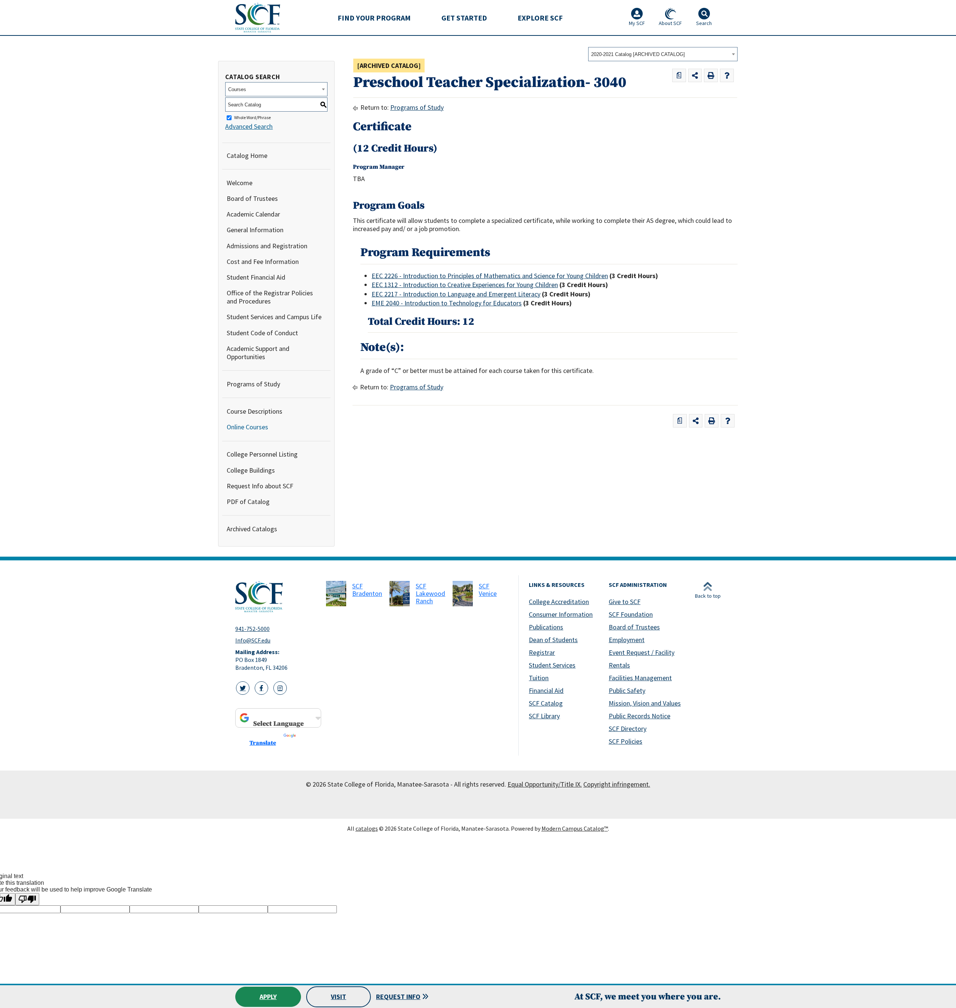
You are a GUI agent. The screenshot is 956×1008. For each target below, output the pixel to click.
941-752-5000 (252, 628)
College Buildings (251, 470)
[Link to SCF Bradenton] (336, 593)
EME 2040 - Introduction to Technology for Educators (447, 303)
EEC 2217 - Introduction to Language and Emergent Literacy (456, 294)
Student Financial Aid (256, 277)
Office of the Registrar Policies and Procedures (270, 297)
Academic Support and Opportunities (258, 352)
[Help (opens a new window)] (727, 76)
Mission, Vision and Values (645, 703)
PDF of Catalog (248, 501)
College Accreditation (559, 601)
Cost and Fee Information (263, 261)
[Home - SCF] (276, 596)
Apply (268, 996)
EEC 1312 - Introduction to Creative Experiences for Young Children (465, 284)
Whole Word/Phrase (252, 118)
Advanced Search (249, 126)
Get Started (464, 17)
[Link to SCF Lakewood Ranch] (399, 593)
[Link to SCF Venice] (463, 593)
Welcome (239, 182)
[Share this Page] (695, 76)
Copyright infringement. (616, 784)
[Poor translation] (27, 899)
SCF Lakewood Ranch (430, 593)
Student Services (552, 665)
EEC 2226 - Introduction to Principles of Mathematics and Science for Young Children (490, 275)
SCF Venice (488, 590)
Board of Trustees (252, 198)
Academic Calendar (253, 214)
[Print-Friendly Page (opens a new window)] (711, 76)
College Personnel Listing (262, 454)
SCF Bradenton (367, 590)
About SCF (670, 23)
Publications (546, 627)
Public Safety (627, 690)
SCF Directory (627, 728)
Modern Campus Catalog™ (574, 828)
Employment (627, 639)
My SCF (637, 23)
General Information (255, 229)
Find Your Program (374, 17)
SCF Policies (625, 741)
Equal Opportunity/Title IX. (545, 784)
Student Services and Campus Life (274, 316)
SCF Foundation (631, 614)
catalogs (367, 828)
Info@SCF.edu (252, 640)
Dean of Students (553, 639)
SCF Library (544, 716)
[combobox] (663, 54)
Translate (262, 743)
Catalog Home (247, 155)
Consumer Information (561, 614)
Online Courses (247, 427)
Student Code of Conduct (262, 333)
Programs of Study (253, 384)
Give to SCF (624, 601)
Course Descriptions (254, 411)
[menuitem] (374, 17)
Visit (338, 996)
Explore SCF (540, 17)
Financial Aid (546, 690)
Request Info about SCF (260, 486)
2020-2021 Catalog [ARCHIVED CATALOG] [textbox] (638, 54)
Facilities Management (640, 677)
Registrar (542, 652)
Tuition (539, 677)
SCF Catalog (546, 703)
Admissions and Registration (267, 246)
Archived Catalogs (252, 529)
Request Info (398, 996)
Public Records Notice (639, 716)
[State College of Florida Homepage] (257, 17)
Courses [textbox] (237, 89)
